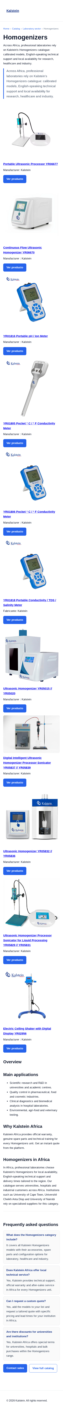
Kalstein (12, 10)
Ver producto (14, 178)
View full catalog (43, 1368)
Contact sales (15, 1368)
